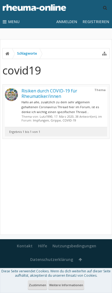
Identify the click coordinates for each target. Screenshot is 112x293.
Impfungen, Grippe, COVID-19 (54, 120)
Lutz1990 (46, 116)
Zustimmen (37, 285)
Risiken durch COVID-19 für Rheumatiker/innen (49, 93)
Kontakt (25, 245)
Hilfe (42, 245)
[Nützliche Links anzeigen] (104, 53)
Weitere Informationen (66, 285)
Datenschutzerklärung (51, 259)
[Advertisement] (56, 188)
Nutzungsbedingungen (74, 245)
